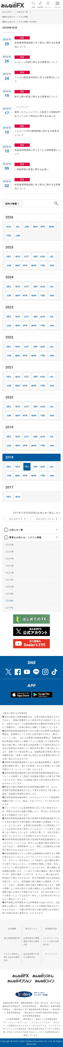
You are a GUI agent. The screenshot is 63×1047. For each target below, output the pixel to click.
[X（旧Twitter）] (9, 670)
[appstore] (21, 694)
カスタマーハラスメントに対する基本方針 (51, 941)
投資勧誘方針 (51, 928)
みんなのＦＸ (16, 518)
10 (27, 256)
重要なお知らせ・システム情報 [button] (25, 537)
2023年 (10, 565)
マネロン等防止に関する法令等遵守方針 (12, 957)
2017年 (9, 607)
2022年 (10, 572)
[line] (36, 670)
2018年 (9, 600)
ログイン (48, 7)
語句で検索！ (12, 203)
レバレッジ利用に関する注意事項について (36, 62)
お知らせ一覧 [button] (16, 529)
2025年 (10, 551)
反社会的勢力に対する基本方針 (31, 955)
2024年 (10, 558)
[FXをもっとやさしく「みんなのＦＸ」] (12, 4)
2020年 (10, 586)
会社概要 (12, 928)
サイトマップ (51, 954)
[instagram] (45, 670)
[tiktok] (54, 670)
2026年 (10, 544)
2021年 (9, 579)
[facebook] (18, 670)
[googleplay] (42, 694)
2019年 (9, 593)
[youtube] (27, 670)
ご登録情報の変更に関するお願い (32, 169)
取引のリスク (31, 928)
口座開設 (40, 7)
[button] (54, 530)
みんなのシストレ (45, 518)
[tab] (31, 530)
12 (9, 256)
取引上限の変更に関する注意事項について (36, 96)
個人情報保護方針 (12, 938)
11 (18, 256)
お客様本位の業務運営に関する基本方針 (31, 941)
